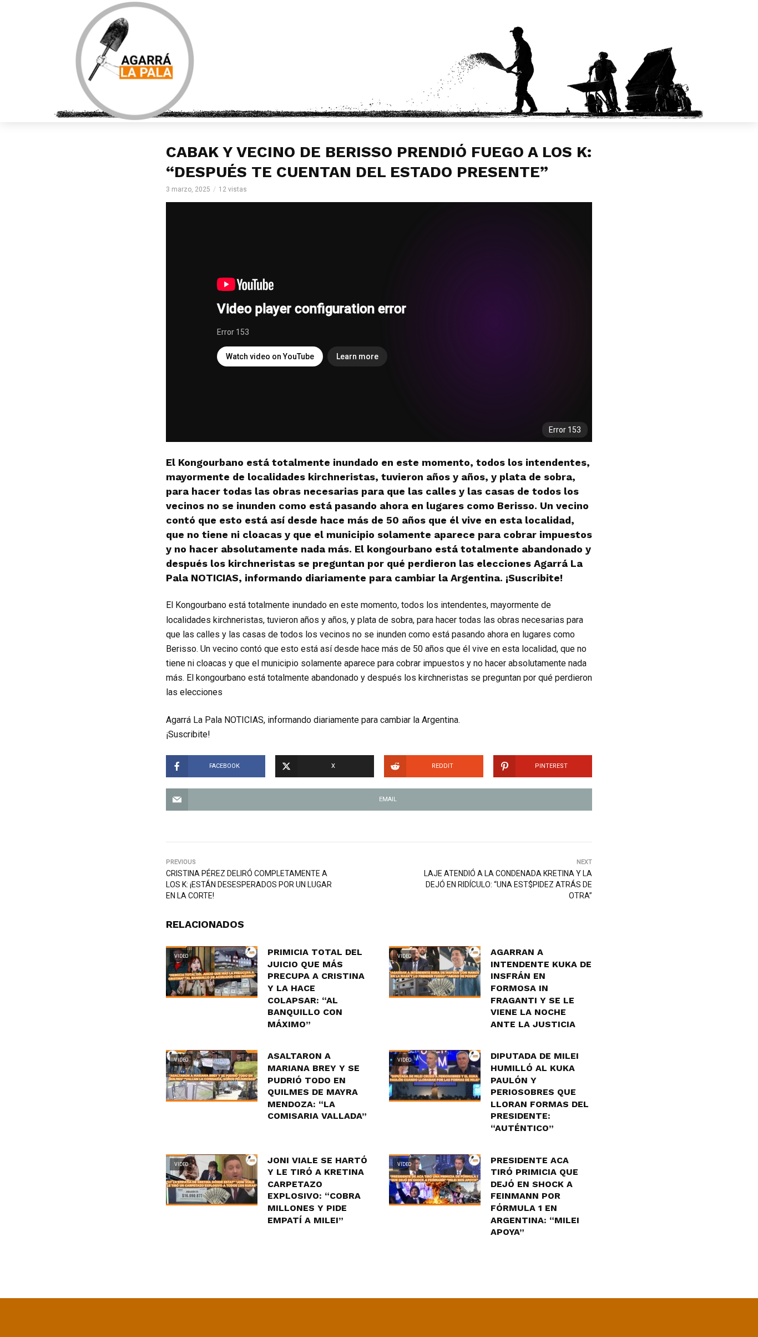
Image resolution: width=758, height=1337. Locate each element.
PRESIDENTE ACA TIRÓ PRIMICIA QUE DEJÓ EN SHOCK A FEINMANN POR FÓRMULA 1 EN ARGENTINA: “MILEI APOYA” (535, 1196)
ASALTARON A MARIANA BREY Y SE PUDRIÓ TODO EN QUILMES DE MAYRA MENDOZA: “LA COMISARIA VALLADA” (317, 1085)
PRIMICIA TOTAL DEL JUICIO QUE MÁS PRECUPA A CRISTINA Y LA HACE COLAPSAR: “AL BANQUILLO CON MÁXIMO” (316, 988)
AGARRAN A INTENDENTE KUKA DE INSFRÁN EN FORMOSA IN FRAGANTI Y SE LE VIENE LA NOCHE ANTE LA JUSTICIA (541, 988)
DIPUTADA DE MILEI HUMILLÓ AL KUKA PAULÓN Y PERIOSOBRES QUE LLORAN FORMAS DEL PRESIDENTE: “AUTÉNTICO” (540, 1091)
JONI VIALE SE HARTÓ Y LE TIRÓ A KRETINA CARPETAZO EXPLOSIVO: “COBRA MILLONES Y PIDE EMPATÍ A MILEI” (317, 1190)
